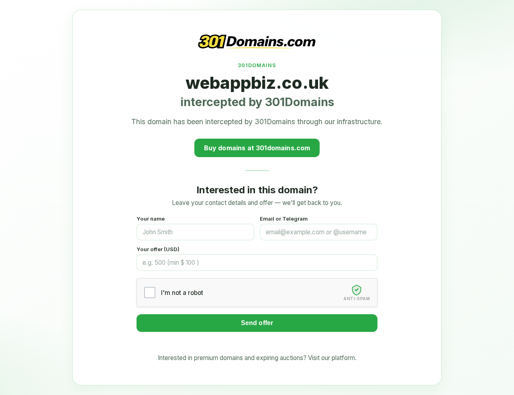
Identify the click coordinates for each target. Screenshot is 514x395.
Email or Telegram (284, 218)
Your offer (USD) (158, 249)
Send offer (257, 322)
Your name (151, 218)
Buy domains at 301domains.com (257, 148)
